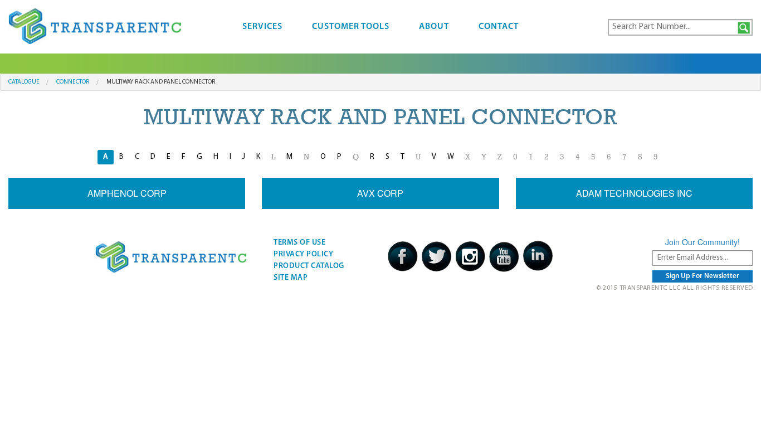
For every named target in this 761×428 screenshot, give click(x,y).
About (434, 26)
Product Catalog (309, 266)
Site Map (291, 278)
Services (262, 26)
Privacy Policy (303, 254)
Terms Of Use (299, 243)
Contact (499, 26)
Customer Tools (350, 26)
